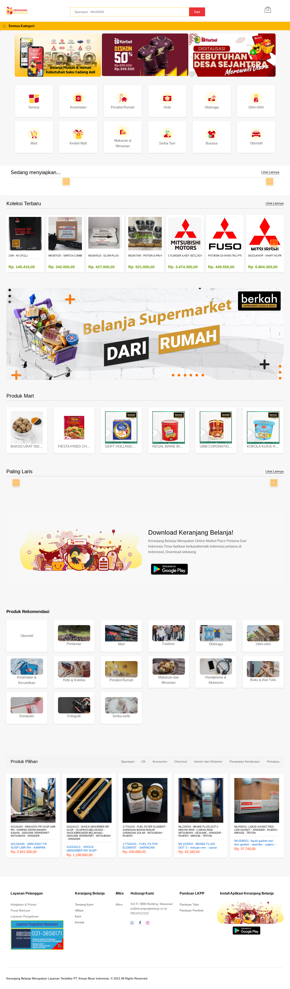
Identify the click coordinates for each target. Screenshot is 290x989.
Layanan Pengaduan (25, 916)
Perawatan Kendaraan (244, 761)
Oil (143, 761)
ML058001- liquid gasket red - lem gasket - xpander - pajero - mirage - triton (256, 829)
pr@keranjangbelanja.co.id (149, 908)
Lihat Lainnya (270, 172)
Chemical (180, 761)
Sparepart (127, 761)
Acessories (159, 761)
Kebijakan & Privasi (23, 904)
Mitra (119, 904)
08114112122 (140, 913)
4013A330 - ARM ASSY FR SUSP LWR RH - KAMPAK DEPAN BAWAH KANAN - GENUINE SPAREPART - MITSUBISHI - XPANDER (33, 831)
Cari (197, 12)
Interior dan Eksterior (208, 761)
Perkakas (273, 761)
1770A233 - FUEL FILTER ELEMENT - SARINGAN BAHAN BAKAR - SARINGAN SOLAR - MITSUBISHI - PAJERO (144, 831)
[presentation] (10, 334)
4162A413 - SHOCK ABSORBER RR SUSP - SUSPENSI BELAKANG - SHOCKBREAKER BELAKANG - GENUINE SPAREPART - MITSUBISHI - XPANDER (89, 833)
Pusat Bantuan (20, 910)
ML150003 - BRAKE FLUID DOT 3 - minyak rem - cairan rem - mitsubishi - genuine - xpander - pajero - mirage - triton (200, 831)
